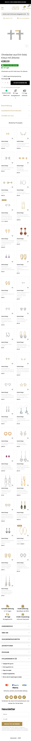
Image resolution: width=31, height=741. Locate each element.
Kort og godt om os (8, 667)
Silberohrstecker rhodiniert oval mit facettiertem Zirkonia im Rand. (23, 567)
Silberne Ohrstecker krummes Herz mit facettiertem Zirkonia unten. (6, 321)
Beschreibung (6, 106)
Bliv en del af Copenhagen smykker (12, 677)
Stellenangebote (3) (9, 659)
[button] (10, 87)
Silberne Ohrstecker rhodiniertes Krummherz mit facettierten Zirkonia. (7, 396)
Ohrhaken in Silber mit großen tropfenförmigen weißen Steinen (23, 467)
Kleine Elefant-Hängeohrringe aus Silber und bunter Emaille (7, 268)
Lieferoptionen (7, 646)
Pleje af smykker (7, 670)
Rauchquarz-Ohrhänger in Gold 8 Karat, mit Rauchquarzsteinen (23, 516)
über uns (5, 633)
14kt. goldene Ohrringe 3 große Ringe (7, 443)
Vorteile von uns (7, 116)
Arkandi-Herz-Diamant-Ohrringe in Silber (7, 168)
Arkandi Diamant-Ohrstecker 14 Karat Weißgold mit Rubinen (7, 467)
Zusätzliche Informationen (11, 111)
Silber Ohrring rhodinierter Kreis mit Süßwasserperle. (22, 320)
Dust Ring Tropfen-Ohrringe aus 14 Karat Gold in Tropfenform (22, 491)
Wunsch (24, 9)
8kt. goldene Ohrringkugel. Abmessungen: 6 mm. (23, 169)
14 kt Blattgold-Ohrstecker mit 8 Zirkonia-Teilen (5, 145)
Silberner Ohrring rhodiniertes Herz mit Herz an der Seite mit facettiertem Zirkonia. (6, 217)
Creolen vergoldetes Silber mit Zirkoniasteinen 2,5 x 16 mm (23, 269)
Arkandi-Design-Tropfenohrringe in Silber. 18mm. (23, 420)
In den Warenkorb (20, 83)
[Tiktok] (24, 697)
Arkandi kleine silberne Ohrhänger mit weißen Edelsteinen (7, 420)
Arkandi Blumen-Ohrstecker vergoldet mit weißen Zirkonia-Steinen (7, 370)
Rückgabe (5, 652)
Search (28, 14)
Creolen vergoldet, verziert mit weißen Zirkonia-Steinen (6, 566)
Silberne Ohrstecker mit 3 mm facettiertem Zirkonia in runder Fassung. (23, 295)
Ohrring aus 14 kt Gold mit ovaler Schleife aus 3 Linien (23, 216)
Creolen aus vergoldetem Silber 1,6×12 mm (7, 294)
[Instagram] (15, 697)
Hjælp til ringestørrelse (9, 673)
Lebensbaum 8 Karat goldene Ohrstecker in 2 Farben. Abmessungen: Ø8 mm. (7, 517)
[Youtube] (11, 697)
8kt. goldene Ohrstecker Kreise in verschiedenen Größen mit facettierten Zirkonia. (23, 371)
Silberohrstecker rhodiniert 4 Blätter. (22, 443)
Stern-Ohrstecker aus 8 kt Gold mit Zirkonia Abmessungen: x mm (23, 396)
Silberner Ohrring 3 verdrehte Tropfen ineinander (6, 491)
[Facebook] (7, 697)
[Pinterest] (20, 697)
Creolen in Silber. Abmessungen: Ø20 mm (23, 192)
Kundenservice (7, 626)
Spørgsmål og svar (8, 663)
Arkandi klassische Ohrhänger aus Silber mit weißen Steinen (6, 592)
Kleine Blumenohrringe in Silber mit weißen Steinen (7, 542)
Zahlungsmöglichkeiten (11, 639)
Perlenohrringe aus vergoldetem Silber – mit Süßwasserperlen (23, 346)
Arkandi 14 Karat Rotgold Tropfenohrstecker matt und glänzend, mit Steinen (7, 243)
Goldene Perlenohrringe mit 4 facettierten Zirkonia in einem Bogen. (23, 145)
